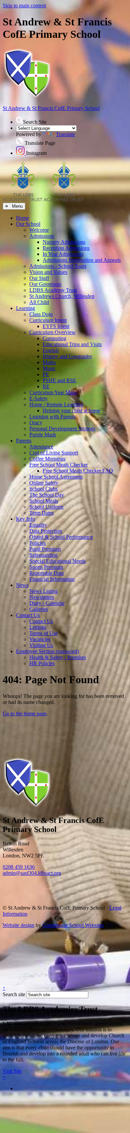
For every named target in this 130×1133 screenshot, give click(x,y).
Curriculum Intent (48, 320)
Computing (54, 338)
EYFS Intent (56, 326)
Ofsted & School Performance (61, 537)
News (22, 585)
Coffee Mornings (47, 458)
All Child (39, 302)
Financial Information (52, 579)
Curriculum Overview (52, 332)
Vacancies (39, 639)
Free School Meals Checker (58, 465)
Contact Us (28, 615)
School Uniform (46, 507)
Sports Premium (46, 567)
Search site (14, 994)
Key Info (25, 519)
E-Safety (38, 398)
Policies (37, 543)
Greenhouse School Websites (73, 925)
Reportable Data (46, 573)
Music (49, 368)
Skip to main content (24, 5)
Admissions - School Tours (57, 266)
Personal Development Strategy (62, 428)
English (51, 350)
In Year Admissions (63, 254)
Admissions (41, 236)
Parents (23, 440)
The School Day (46, 495)
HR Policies (42, 663)
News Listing (43, 591)
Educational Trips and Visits (72, 344)
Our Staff (39, 278)
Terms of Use (43, 633)
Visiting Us (41, 645)
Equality (38, 525)
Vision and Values (48, 272)
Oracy (35, 422)
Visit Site (12, 1071)
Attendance (41, 446)
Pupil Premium (45, 549)
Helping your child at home (71, 410)
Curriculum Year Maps (53, 392)
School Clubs (43, 489)
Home (22, 218)
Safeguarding (43, 555)
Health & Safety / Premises (57, 657)
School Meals (43, 501)
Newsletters (41, 597)
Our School (28, 224)
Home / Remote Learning (56, 404)
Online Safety (43, 483)
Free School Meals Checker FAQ (78, 471)
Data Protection (45, 531)
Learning (25, 308)
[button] (19, 120)
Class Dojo (41, 314)
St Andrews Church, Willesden (61, 296)
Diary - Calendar (47, 603)
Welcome (39, 230)
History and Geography (67, 356)
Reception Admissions (66, 248)
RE (46, 386)
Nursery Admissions (64, 242)
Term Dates (41, 513)
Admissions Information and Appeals (82, 260)
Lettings (37, 627)
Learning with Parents (52, 416)
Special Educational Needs (57, 561)
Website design (18, 925)
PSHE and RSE (59, 380)
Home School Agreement (56, 477)
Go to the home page (25, 713)
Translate (65, 134)
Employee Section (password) (47, 651)
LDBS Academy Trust (53, 290)
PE (46, 374)
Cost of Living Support (53, 452)
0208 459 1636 (19, 867)
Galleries (38, 609)
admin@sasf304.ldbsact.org (32, 873)
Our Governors (45, 284)
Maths (49, 362)
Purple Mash (42, 434)
